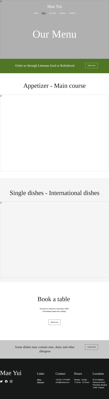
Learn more (91, 347)
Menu (44, 13)
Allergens (40, 382)
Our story (52, 13)
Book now (54, 322)
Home (36, 13)
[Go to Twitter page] (1, 381)
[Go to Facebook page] (6, 381)
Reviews (63, 13)
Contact (72, 13)
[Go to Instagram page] (11, 381)
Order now (91, 65)
